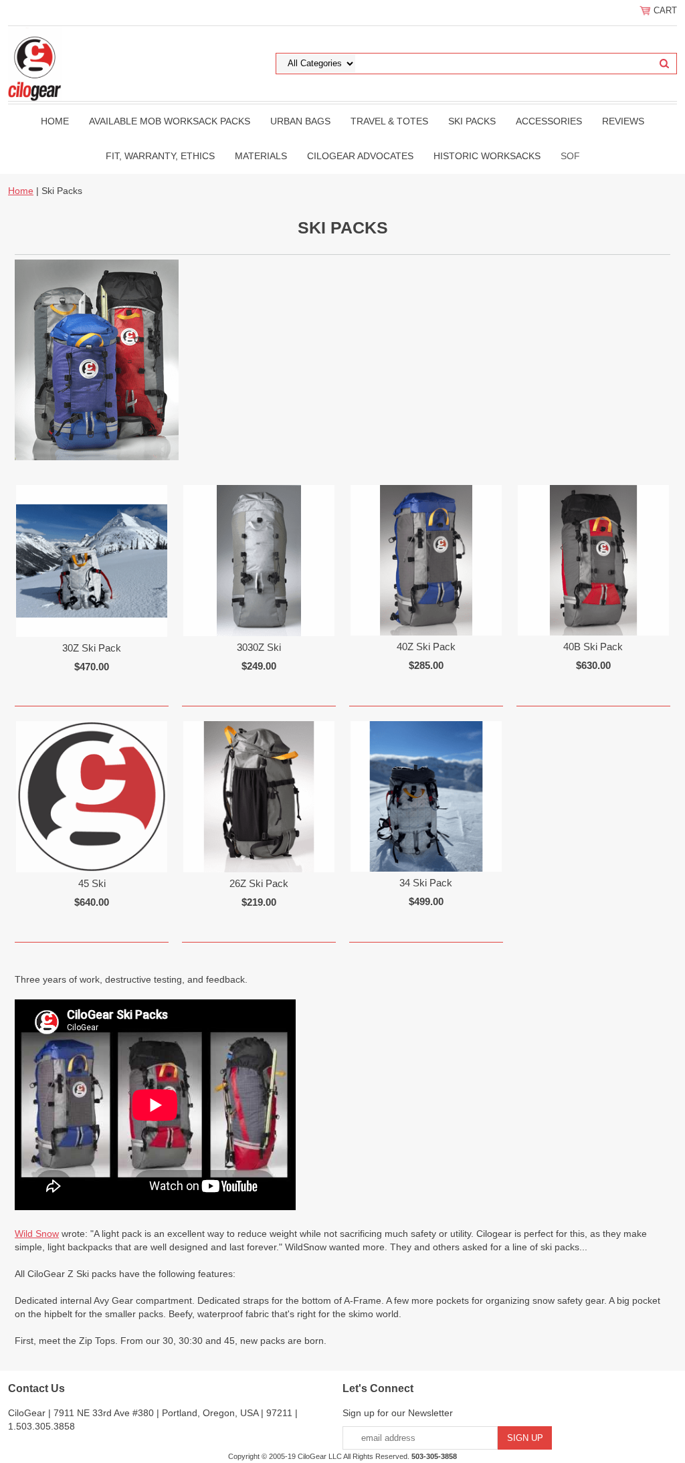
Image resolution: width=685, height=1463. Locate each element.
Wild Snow (37, 1233)
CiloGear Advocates (360, 156)
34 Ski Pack (425, 882)
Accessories (549, 121)
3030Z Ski (259, 647)
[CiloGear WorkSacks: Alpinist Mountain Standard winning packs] (35, 63)
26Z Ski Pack (258, 883)
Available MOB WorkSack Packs (169, 121)
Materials (261, 156)
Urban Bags (300, 121)
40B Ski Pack (593, 646)
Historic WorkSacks (487, 156)
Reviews (623, 121)
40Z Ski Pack (426, 646)
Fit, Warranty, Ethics (160, 156)
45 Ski (92, 883)
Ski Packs (472, 121)
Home (55, 121)
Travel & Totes (389, 121)
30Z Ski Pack (91, 648)
